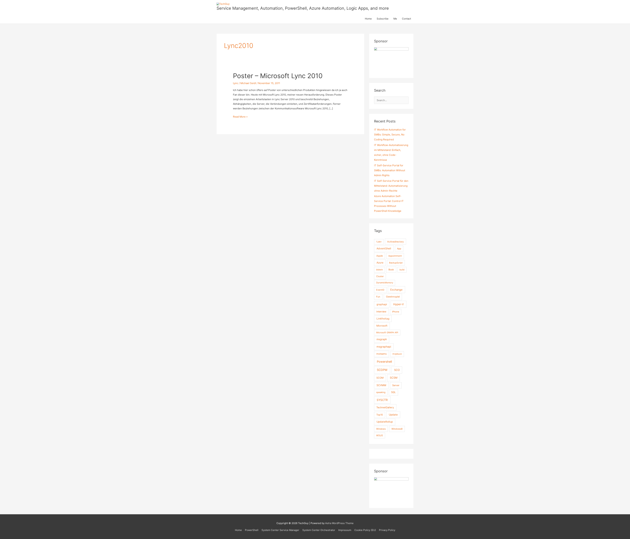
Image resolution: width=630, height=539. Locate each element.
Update (393, 414)
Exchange (396, 289)
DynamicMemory (384, 282)
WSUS (379, 435)
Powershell (384, 361)
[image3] (391, 60)
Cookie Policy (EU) (365, 530)
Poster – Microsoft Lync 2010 (278, 76)
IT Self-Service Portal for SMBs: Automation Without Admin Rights (389, 170)
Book (391, 269)
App (399, 248)
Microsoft (381, 325)
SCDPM (382, 370)
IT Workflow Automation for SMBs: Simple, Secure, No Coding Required (390, 134)
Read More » (240, 117)
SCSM (393, 377)
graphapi (382, 304)
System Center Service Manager (280, 530)
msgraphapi (384, 346)
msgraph (382, 339)
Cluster (380, 276)
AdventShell (384, 248)
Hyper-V (398, 304)
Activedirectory (395, 241)
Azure (380, 262)
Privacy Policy (387, 530)
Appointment (395, 255)
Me (395, 18)
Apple (379, 255)
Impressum (344, 530)
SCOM (380, 377)
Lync (235, 83)
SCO (397, 370)
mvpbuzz (397, 353)
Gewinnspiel (393, 296)
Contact (406, 18)
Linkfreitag (383, 318)
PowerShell (251, 530)
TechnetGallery (385, 407)
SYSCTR (382, 400)
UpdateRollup (385, 421)
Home (368, 18)
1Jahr (379, 241)
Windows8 (397, 429)
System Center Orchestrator (318, 530)
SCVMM (381, 385)
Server (395, 385)
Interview (381, 311)
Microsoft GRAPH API (387, 332)
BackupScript (396, 262)
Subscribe (382, 18)
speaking (380, 392)
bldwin (379, 269)
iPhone (395, 311)
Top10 (379, 414)
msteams (381, 353)
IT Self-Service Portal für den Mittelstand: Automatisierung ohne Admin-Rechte (391, 185)
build (401, 269)
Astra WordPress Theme (339, 523)
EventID (380, 289)
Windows (381, 429)
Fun (378, 296)
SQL (393, 392)
